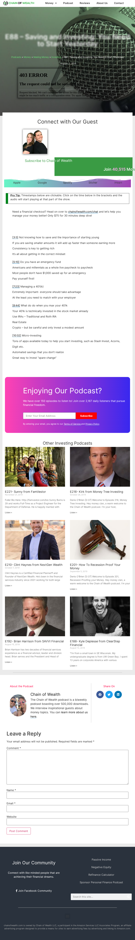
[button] (100, 694)
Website (11, 816)
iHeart (118, 182)
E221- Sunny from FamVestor (25, 491)
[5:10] (15, 262)
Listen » (8, 512)
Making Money (41, 57)
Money (27, 57)
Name (11, 790)
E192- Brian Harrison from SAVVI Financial (34, 641)
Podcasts (16, 57)
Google (42, 182)
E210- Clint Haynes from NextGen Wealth (34, 564)
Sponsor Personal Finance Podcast (101, 882)
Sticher (93, 182)
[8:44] (16, 305)
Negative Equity (101, 867)
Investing (56, 57)
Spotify (67, 182)
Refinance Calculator (101, 874)
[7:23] (16, 286)
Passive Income (101, 859)
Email (11, 803)
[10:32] (16, 335)
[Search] (128, 896)
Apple (16, 182)
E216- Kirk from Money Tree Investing (96, 491)
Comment (14, 748)
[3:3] (15, 237)
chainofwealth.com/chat (83, 211)
